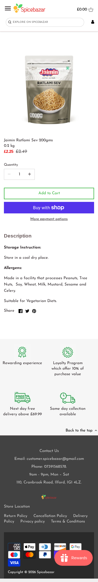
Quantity (11, 164)
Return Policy (15, 516)
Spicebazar (45, 572)
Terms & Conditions (68, 522)
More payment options (49, 219)
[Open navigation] (8, 8)
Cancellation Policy (50, 516)
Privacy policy (32, 522)
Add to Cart (49, 193)
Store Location (17, 507)
